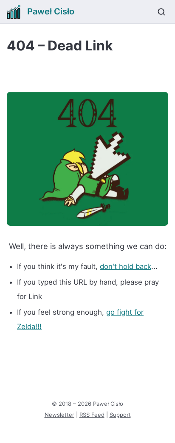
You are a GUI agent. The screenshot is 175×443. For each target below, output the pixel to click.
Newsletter (59, 414)
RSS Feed (91, 414)
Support (120, 414)
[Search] (161, 11)
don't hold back (125, 266)
